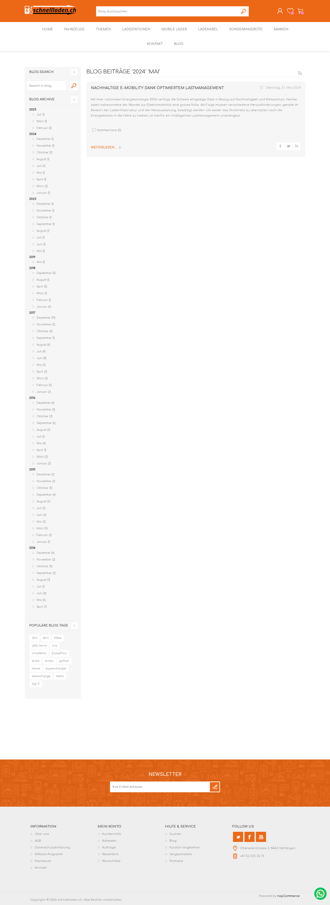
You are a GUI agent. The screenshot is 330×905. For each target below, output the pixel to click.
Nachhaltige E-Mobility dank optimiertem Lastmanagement (157, 88)
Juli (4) (41, 351)
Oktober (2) (45, 152)
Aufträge (109, 847)
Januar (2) (44, 391)
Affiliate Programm (49, 854)
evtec (49, 660)
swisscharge (41, 676)
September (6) (46, 423)
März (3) (42, 378)
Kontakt (41, 867)
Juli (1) (41, 114)
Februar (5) (44, 385)
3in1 (34, 638)
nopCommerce (288, 896)
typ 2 (36, 683)
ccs (54, 645)
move (36, 668)
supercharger (56, 668)
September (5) (46, 273)
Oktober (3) (44, 416)
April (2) (42, 371)
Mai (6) (41, 600)
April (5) (42, 286)
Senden (214, 787)
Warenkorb (300, 11)
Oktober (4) (45, 331)
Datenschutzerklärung (52, 847)
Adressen (109, 840)
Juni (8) (41, 358)
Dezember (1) (45, 139)
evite (36, 660)
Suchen (244, 11)
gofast (64, 660)
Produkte (176, 861)
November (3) (46, 409)
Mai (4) (41, 443)
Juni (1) (41, 244)
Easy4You (59, 653)
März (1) (42, 121)
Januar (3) (44, 463)
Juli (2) (41, 166)
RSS (300, 73)
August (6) (43, 344)
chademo (39, 653)
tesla (60, 676)
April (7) (42, 606)
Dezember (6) (46, 552)
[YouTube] (261, 837)
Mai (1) (41, 172)
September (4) (46, 494)
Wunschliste (111, 861)
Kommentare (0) (109, 130)
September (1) (46, 224)
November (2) (46, 324)
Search (74, 86)
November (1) (45, 145)
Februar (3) (44, 128)
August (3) (43, 579)
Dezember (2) (46, 474)
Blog (172, 840)
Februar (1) (44, 300)
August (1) (43, 159)
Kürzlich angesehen (184, 847)
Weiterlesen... (104, 147)
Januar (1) (43, 192)
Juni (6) (41, 515)
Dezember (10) (46, 317)
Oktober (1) (44, 217)
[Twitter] (238, 837)
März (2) (42, 186)
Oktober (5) (45, 488)
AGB (38, 840)
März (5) (42, 528)
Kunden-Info (111, 834)
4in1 (45, 638)
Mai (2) (41, 364)
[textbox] (46, 86)
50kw (58, 638)
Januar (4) (44, 306)
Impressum (43, 861)
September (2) (46, 573)
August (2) (43, 429)
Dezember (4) (46, 402)
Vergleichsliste (180, 854)
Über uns (42, 834)
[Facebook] (249, 837)
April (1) (41, 179)
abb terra (39, 645)
